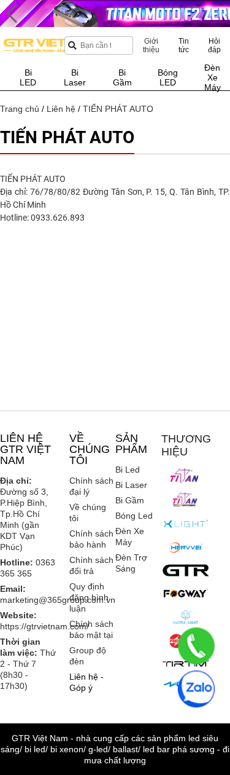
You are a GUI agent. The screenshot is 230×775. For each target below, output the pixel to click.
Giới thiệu (151, 45)
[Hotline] (196, 645)
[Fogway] (185, 593)
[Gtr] (185, 570)
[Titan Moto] (185, 499)
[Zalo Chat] (196, 689)
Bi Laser (131, 485)
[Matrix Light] (185, 617)
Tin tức (183, 45)
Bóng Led (134, 516)
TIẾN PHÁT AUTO (118, 109)
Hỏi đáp (214, 45)
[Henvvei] (185, 547)
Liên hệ (61, 109)
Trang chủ (19, 109)
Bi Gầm (129, 500)
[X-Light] (185, 523)
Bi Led (127, 469)
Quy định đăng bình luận (89, 597)
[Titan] (185, 475)
